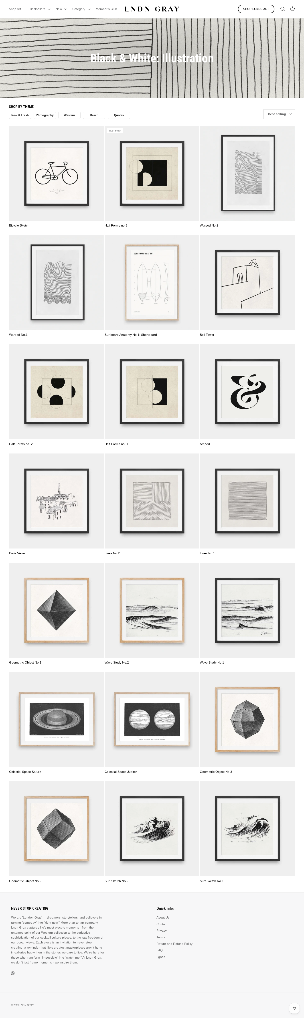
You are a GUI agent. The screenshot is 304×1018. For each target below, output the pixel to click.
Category (78, 9)
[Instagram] (12, 973)
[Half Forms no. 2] (56, 391)
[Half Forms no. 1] (152, 391)
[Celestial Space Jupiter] (152, 719)
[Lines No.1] (247, 500)
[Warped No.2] (247, 173)
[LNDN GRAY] (152, 9)
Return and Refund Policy (174, 943)
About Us (162, 917)
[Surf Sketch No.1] (247, 828)
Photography (45, 115)
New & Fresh (20, 115)
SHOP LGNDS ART (256, 9)
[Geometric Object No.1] (56, 610)
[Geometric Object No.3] (247, 719)
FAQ (159, 950)
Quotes (119, 115)
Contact (161, 924)
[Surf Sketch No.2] (152, 828)
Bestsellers (37, 9)
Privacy (161, 930)
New (59, 9)
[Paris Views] (56, 500)
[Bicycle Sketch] (56, 173)
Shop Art (15, 9)
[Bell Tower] (247, 282)
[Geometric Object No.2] (56, 828)
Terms (160, 937)
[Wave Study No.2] (152, 610)
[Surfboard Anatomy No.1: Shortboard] (152, 282)
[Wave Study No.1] (247, 610)
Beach (94, 115)
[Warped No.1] (56, 282)
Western (69, 115)
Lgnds (160, 957)
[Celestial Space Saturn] (56, 719)
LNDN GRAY (26, 1005)
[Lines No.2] (152, 500)
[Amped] (247, 391)
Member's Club (106, 9)
